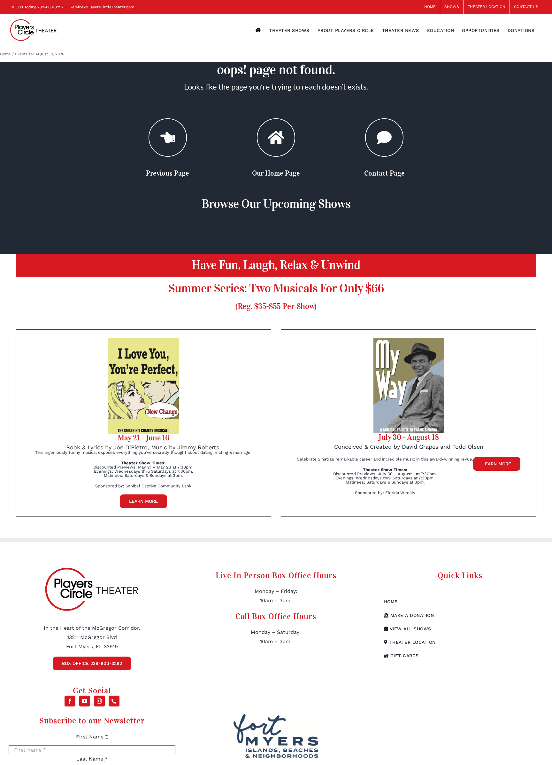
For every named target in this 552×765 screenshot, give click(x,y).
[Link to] (168, 137)
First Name (92, 737)
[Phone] (114, 701)
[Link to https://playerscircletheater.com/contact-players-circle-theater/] (384, 137)
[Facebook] (70, 701)
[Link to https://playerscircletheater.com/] (276, 137)
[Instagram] (99, 701)
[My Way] (408, 340)
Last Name (92, 759)
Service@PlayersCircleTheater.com (101, 7)
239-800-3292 (50, 7)
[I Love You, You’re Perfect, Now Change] (143, 340)
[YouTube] (84, 701)
